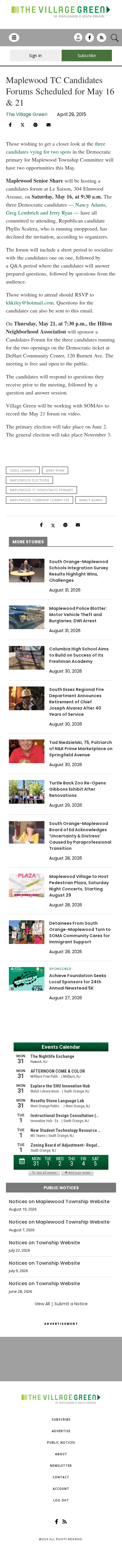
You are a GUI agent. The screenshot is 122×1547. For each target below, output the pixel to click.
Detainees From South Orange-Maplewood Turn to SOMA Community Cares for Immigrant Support (80, 932)
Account (61, 1489)
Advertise (61, 1431)
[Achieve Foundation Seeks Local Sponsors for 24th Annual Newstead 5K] (26, 979)
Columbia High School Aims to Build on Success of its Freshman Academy (79, 655)
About (61, 1454)
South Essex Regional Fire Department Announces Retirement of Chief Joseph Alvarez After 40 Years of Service (76, 702)
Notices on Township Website (44, 1243)
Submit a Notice (71, 1304)
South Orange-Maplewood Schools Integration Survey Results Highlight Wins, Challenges (78, 571)
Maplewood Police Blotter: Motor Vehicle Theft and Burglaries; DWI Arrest (78, 614)
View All (42, 1304)
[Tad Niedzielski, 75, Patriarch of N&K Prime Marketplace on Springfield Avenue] (26, 751)
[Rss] (101, 39)
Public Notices (61, 1442)
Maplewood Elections (29, 480)
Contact (61, 1477)
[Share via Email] (49, 124)
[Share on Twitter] (22, 124)
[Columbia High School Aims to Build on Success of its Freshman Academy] (26, 658)
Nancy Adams (90, 500)
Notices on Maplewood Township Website (59, 1201)
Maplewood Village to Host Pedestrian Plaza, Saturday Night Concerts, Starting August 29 (79, 886)
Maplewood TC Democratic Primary (41, 490)
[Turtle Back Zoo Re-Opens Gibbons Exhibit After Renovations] (26, 792)
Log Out (61, 1500)
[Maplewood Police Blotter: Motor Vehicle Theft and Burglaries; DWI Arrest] (26, 617)
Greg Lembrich (23, 470)
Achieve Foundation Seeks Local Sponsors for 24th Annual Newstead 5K (77, 982)
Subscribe (61, 1419)
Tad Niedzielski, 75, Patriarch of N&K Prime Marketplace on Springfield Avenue (81, 748)
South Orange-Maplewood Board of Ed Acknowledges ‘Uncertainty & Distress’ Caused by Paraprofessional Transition (80, 836)
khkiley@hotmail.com (30, 302)
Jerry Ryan (55, 470)
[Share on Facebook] (10, 124)
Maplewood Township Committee (39, 500)
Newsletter (61, 1466)
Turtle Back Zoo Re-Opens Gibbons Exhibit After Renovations (77, 789)
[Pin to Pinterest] (35, 124)
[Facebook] (89, 39)
